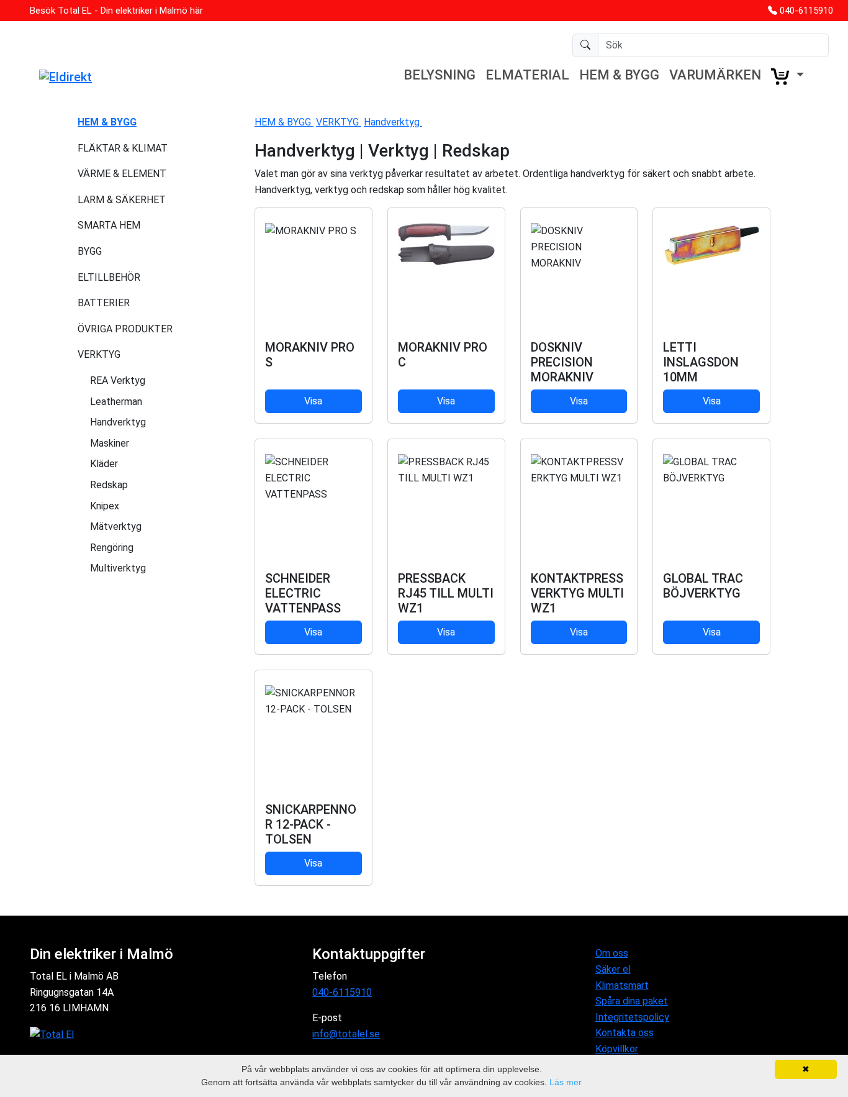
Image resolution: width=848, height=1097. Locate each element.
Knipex (104, 506)
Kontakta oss (624, 1033)
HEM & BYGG (619, 75)
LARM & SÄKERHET (122, 200)
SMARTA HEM (109, 225)
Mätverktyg (116, 526)
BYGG (90, 251)
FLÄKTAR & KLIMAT (123, 148)
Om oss (611, 953)
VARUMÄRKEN (715, 75)
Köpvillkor (616, 1049)
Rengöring (111, 547)
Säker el (613, 969)
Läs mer (565, 1082)
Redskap (109, 485)
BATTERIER (104, 303)
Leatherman (116, 401)
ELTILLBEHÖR (109, 277)
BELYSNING (440, 75)
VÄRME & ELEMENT (122, 174)
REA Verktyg (117, 380)
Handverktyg (118, 422)
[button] (787, 76)
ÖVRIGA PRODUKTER (125, 329)
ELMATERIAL (527, 75)
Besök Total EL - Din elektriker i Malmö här (116, 10)
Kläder (104, 464)
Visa (313, 401)
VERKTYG (99, 354)
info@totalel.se (346, 1034)
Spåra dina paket (631, 1001)
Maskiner (109, 443)
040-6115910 (806, 10)
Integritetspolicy (632, 1017)
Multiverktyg (118, 568)
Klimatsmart (622, 985)
